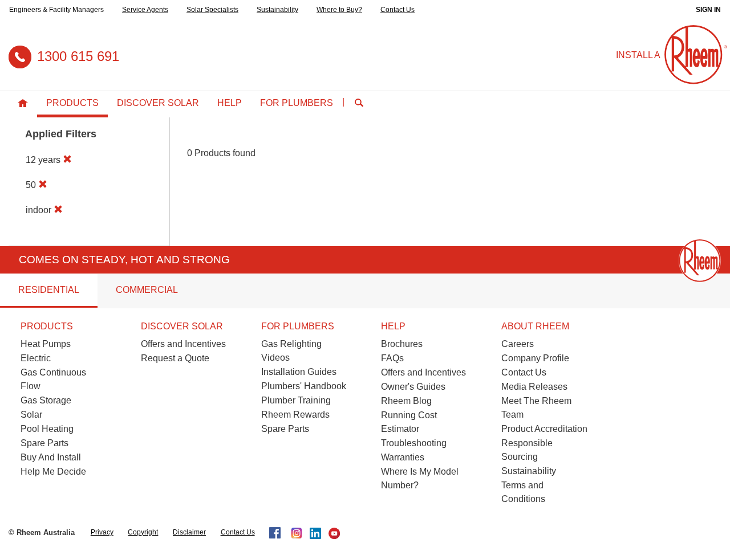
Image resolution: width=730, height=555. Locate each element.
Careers (517, 344)
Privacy (102, 532)
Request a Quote (175, 358)
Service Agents (145, 10)
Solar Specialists (212, 10)
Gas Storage (46, 400)
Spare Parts (44, 443)
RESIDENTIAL (48, 290)
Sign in (708, 10)
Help (229, 103)
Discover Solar (158, 103)
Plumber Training (296, 400)
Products (72, 103)
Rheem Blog (406, 401)
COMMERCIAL (147, 290)
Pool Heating (47, 429)
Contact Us (397, 10)
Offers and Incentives (183, 344)
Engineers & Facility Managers (56, 10)
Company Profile (535, 358)
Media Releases (534, 386)
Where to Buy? (339, 10)
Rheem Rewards (295, 414)
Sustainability (277, 10)
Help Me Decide (53, 471)
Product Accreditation (544, 429)
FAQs (392, 358)
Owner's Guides (413, 386)
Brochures (402, 344)
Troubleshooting (414, 443)
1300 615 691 (78, 56)
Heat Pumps (46, 344)
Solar (31, 414)
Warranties (402, 457)
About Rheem (535, 326)
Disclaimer (189, 532)
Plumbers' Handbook (303, 386)
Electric (36, 358)
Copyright (143, 532)
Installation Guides (298, 372)
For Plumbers (296, 103)
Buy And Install (51, 457)
